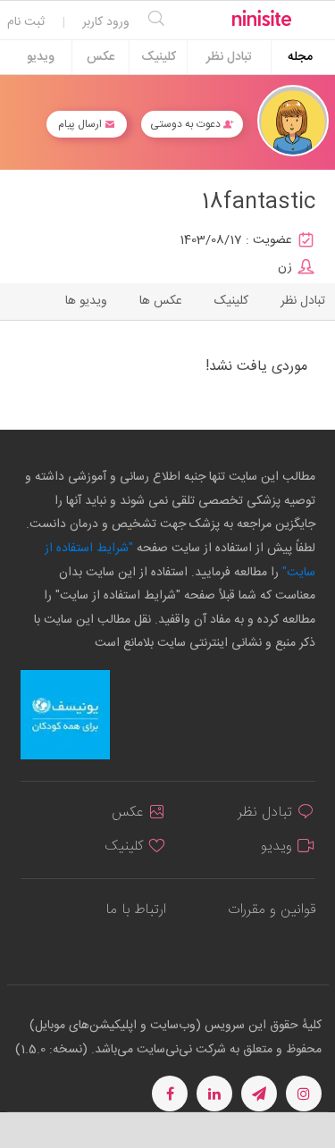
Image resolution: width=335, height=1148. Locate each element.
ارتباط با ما (135, 910)
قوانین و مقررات (271, 910)
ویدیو (40, 57)
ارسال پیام (81, 124)
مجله (300, 57)
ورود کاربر (106, 22)
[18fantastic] (293, 121)
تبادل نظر (229, 57)
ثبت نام (26, 22)
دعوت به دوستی (186, 124)
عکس (100, 57)
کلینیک (158, 57)
